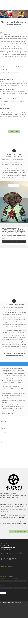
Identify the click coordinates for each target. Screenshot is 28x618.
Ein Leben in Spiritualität (6, 364)
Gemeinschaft (4, 418)
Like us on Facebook (1, 559)
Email (16, 559)
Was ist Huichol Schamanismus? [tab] (10, 72)
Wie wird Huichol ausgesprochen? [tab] (11, 66)
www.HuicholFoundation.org (19, 523)
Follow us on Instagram (10, 559)
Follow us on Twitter (4, 559)
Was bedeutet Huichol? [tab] (8, 69)
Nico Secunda (18, 504)
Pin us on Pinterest (13, 559)
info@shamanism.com (9, 547)
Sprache (3, 428)
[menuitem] (8, 604)
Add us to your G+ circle (7, 559)
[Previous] (1, 14)
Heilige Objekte (4, 432)
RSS (18, 559)
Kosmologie (3, 421)
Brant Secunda (3, 504)
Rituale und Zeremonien (6, 425)
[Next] (27, 14)
